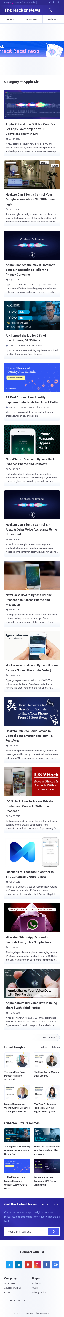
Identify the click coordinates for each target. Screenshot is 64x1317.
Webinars (53, 19)
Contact (8, 1292)
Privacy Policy (39, 1292)
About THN (9, 1283)
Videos (44, 1047)
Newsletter (31, 19)
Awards (36, 1288)
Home (10, 19)
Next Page (50, 1037)
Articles (56, 1047)
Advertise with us (13, 1288)
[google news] (55, 1264)
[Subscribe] (53, 1231)
